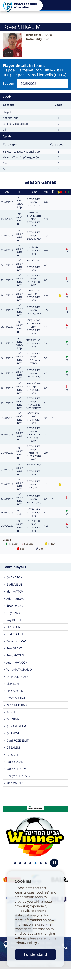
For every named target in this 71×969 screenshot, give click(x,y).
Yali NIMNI (13, 719)
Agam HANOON (17, 662)
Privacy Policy (26, 942)
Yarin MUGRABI (16, 705)
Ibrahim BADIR (16, 606)
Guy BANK (13, 613)
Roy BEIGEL (14, 620)
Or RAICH (12, 733)
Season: (9, 83)
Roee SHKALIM (16, 769)
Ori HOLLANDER (17, 677)
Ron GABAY (14, 648)
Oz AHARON (14, 577)
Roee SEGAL (14, 762)
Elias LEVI (12, 684)
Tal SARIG (12, 755)
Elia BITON (13, 627)
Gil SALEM (13, 748)
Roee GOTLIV (15, 655)
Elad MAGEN (14, 691)
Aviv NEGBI (13, 712)
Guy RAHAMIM (16, 726)
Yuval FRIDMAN (16, 641)
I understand (35, 954)
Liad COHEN (14, 634)
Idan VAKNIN (15, 783)
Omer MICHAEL (16, 698)
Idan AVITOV (14, 592)
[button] (63, 5)
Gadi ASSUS (14, 584)
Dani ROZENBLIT (17, 740)
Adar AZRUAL (15, 599)
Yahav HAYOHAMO (19, 670)
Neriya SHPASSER (18, 776)
